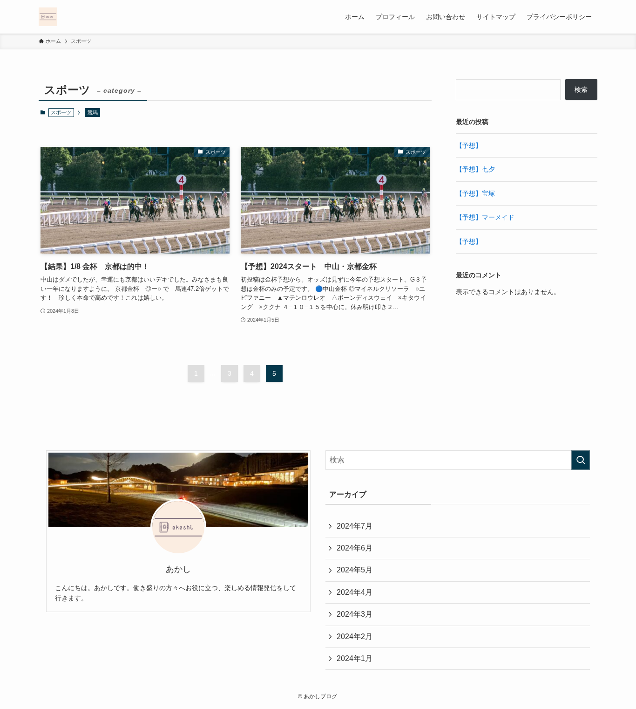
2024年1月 (354, 658)
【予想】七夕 (475, 169)
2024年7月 (354, 526)
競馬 (93, 112)
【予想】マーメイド (485, 217)
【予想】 (469, 145)
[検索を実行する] (580, 460)
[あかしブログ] (48, 16)
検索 (581, 89)
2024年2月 (354, 636)
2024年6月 (354, 548)
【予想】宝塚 (475, 193)
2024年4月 (354, 592)
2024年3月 (354, 614)
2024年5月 (354, 570)
